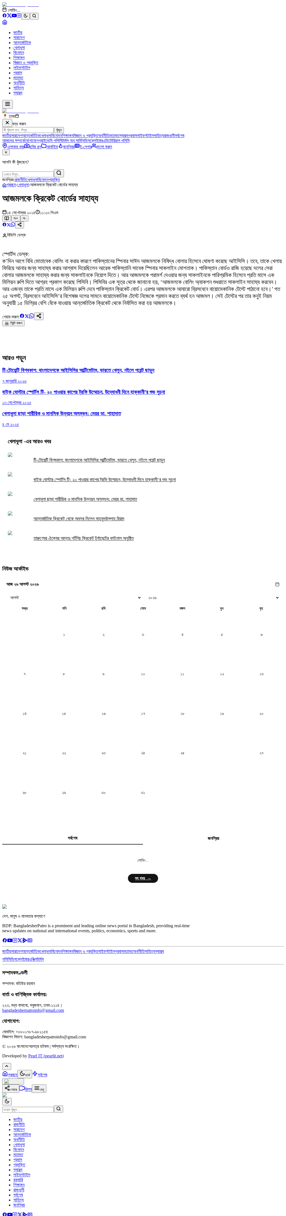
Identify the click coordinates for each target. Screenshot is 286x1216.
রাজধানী (169, 135)
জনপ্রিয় (213, 838)
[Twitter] (19, 941)
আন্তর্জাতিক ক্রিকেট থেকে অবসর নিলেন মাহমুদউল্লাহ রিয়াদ (79, 518)
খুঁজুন (59, 130)
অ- (24, 218)
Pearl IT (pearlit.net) (46, 1055)
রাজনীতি (20, 179)
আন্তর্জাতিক (22, 42)
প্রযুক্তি (54, 179)
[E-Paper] (29, 941)
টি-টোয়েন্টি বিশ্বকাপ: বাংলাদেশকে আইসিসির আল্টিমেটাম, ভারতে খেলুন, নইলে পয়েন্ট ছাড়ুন (99, 460)
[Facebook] (4, 16)
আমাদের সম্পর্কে (13, 140)
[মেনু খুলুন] (7, 104)
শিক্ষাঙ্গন (19, 57)
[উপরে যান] (6, 1066)
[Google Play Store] (24, 941)
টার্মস (40, 959)
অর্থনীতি (19, 82)
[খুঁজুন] (59, 173)
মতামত (18, 77)
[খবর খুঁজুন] (34, 16)
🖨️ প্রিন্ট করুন (13, 323)
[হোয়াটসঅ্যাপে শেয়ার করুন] (13, 225)
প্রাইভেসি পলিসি (50, 140)
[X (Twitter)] (9, 16)
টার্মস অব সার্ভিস (73, 140)
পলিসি (6, 959)
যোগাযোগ (32, 140)
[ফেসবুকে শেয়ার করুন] (4, 225)
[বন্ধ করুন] (7, 123)
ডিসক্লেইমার (93, 140)
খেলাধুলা (19, 47)
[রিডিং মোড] (6, 218)
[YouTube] (14, 16)
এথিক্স (33, 959)
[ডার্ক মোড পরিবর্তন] (7, 1101)
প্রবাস (17, 72)
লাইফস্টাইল (21, 67)
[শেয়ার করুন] (19, 224)
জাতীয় (17, 32)
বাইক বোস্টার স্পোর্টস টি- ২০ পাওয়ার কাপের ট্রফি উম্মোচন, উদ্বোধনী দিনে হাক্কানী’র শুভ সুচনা (105, 479)
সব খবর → (143, 878)
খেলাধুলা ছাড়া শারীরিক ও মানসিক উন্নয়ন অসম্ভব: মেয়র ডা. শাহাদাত (85, 499)
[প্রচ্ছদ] (4, 23)
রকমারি (18, 1179)
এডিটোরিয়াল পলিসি (116, 140)
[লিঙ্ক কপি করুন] (39, 316)
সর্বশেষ (179, 135)
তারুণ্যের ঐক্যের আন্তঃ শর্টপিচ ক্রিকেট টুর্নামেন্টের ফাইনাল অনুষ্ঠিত (84, 538)
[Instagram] (18, 16)
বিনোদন (18, 52)
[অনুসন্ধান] (58, 1109)
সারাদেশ (19, 37)
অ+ (15, 218)
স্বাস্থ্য (17, 92)
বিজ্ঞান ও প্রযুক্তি (25, 62)
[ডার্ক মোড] (25, 16)
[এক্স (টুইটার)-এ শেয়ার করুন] (9, 225)
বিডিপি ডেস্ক (16, 235)
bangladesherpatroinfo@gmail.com (33, 1010)
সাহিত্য (18, 87)
